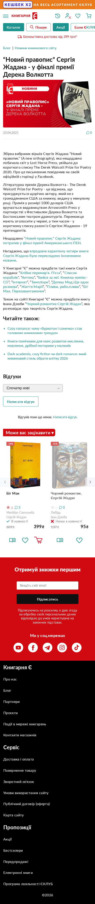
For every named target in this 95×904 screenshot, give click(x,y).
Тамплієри (39, 282)
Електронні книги (18, 872)
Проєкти (10, 713)
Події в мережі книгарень (24, 724)
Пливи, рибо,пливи (63, 286)
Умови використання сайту (26, 793)
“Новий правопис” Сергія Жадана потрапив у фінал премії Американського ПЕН (42, 240)
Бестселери (13, 850)
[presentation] (90, 482)
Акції (7, 839)
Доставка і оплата (18, 759)
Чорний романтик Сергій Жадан (54, 304)
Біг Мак (12, 493)
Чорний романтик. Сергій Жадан (66, 495)
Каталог (14, 27)
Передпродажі (15, 861)
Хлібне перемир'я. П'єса (40, 273)
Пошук (41, 27)
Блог (7, 48)
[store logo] (30, 16)
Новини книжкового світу (36, 48)
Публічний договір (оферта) (26, 804)
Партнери (11, 701)
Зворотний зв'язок (18, 781)
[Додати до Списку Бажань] (25, 540)
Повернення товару (19, 770)
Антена (28, 277)
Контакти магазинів (19, 735)
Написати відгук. (65, 417)
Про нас (10, 679)
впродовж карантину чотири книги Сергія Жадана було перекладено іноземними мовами (46, 255)
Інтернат (20, 282)
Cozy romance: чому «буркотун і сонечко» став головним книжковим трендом (45, 330)
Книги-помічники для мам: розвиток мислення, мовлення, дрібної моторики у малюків (46, 343)
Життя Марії (32, 286)
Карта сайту (13, 815)
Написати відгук (21, 401)
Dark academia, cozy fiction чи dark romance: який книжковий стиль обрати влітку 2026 (47, 356)
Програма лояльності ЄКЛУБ (28, 884)
